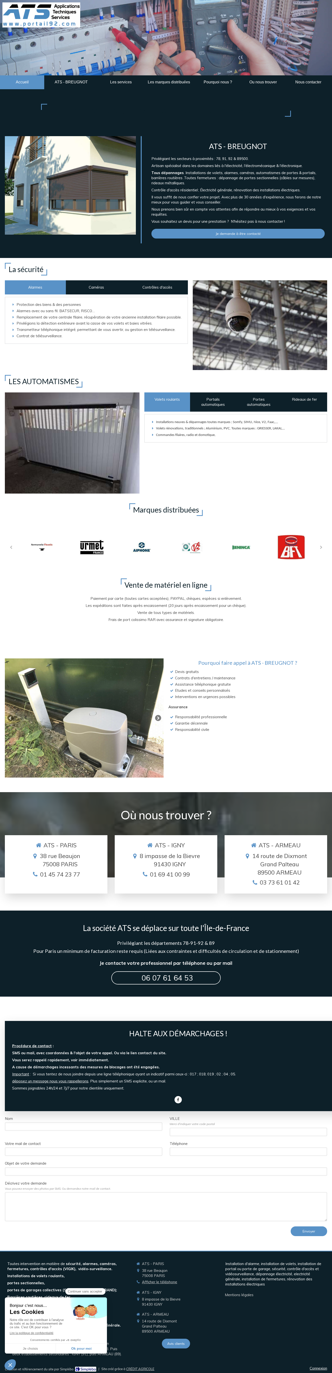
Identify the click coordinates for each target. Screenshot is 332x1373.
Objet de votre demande (25, 1163)
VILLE (192, 1121)
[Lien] (42, 546)
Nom (9, 1118)
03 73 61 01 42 (280, 882)
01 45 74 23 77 (60, 874)
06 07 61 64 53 (167, 978)
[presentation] (35, 287)
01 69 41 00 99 (170, 874)
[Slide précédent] (10, 718)
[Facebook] (178, 1099)
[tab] (35, 287)
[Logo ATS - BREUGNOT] (41, 26)
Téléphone (179, 1143)
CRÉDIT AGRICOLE (140, 1369)
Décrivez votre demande (58, 1185)
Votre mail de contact (23, 1143)
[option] (42, 547)
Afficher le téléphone (159, 1282)
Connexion (318, 1368)
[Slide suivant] (158, 718)
